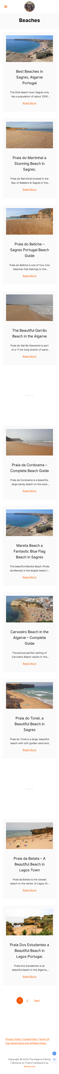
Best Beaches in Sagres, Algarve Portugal (29, 77)
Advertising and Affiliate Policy (28, 1043)
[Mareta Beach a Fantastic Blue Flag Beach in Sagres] (29, 522)
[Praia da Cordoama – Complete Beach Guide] (29, 442)
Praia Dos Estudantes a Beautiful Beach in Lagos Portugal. (29, 951)
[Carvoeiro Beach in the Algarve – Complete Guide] (29, 609)
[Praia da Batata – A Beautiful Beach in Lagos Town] (29, 835)
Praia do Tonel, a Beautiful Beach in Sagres (30, 724)
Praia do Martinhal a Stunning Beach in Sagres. (29, 164)
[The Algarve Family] (29, 6)
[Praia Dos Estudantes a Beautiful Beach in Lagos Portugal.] (29, 922)
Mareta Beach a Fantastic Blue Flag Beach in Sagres (29, 551)
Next (37, 1000)
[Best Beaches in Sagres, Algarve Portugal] (29, 48)
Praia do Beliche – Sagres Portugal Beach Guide (29, 250)
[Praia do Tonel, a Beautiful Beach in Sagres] (29, 695)
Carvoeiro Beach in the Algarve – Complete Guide (29, 638)
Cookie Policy (30, 1039)
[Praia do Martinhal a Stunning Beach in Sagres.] (29, 135)
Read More (29, 103)
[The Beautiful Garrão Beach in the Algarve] (29, 307)
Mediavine (29, 1066)
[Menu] (6, 6)
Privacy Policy (13, 1039)
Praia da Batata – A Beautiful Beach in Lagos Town (30, 864)
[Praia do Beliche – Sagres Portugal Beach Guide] (29, 221)
